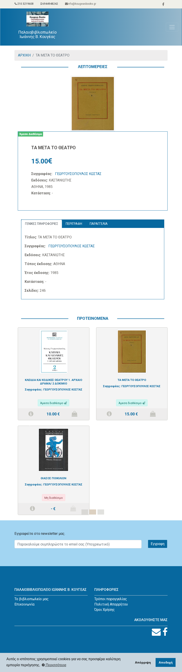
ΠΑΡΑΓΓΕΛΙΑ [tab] (99, 223)
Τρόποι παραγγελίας (110, 599)
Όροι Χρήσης (104, 610)
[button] (29, 423)
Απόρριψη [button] (143, 662)
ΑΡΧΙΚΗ (24, 55)
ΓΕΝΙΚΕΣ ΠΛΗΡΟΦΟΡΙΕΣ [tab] (41, 223)
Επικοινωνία (24, 604)
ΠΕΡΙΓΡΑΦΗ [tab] (74, 223)
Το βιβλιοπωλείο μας (31, 599)
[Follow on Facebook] (165, 632)
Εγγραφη (157, 544)
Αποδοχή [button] (166, 662)
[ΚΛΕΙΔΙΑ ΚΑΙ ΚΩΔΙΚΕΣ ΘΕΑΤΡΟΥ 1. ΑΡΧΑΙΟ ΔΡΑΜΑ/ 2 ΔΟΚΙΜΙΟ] (53, 351)
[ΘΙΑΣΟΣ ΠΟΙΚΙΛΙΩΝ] (53, 449)
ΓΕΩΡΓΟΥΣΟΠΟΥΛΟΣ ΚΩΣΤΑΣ (78, 174)
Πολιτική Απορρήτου (111, 604)
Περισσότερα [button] (55, 665)
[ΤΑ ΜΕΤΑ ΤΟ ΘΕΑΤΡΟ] (132, 351)
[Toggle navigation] (172, 27)
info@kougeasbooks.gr (82, 3)
